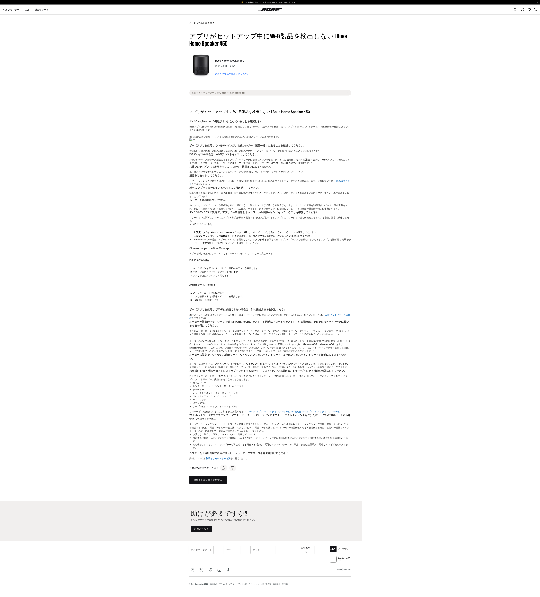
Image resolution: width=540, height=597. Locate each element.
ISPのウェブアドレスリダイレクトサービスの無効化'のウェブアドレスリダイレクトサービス (295, 411)
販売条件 (276, 584)
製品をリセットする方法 (218, 458)
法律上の (213, 584)
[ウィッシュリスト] (529, 9)
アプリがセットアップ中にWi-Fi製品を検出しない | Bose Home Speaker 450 (268, 39)
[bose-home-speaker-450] (201, 65)
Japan (339, 569)
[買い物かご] (535, 9)
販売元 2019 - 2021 (225, 66)
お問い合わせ (201, 529)
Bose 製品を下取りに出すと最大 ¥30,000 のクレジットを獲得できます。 (271, 2)
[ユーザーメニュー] (522, 9)
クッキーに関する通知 (262, 584)
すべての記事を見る (204, 23)
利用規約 (285, 584)
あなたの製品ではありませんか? (231, 74)
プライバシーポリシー (227, 584)
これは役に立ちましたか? (203, 467)
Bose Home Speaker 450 (229, 60)
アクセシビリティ (245, 584)
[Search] (515, 10)
